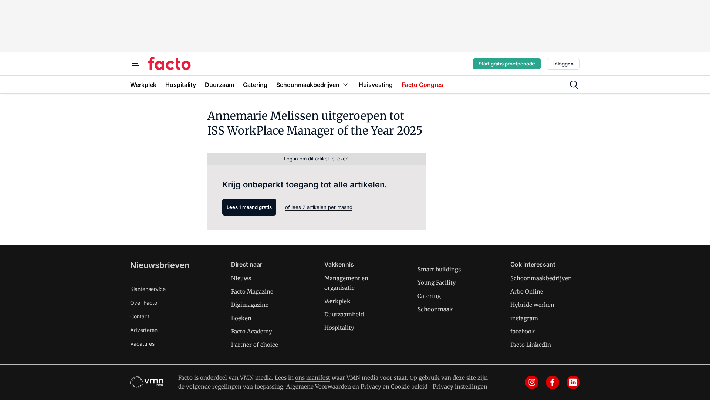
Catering (429, 295)
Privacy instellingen (460, 386)
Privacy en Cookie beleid (394, 386)
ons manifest (312, 377)
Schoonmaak (435, 309)
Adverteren (144, 330)
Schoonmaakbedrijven (541, 278)
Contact (139, 316)
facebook (522, 331)
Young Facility (436, 282)
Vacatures (142, 343)
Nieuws (241, 278)
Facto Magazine (252, 291)
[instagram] (531, 382)
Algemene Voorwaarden (318, 386)
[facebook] (552, 382)
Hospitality (339, 327)
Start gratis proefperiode (507, 64)
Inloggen (563, 64)
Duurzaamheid (344, 314)
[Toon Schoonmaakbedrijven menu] (345, 84)
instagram (524, 318)
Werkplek (337, 301)
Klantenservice (148, 289)
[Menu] (136, 63)
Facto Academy (251, 331)
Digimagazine (249, 304)
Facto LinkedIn (530, 344)
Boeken (241, 318)
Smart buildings (439, 269)
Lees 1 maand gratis (249, 207)
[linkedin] (573, 382)
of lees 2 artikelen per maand (318, 207)
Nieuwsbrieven (159, 265)
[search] (574, 84)
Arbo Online (526, 291)
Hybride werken (532, 304)
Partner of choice (254, 344)
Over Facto (143, 302)
